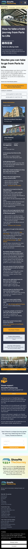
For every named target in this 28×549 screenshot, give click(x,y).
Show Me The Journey (6, 494)
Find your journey (14, 447)
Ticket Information (14, 338)
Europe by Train (4, 495)
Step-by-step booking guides (6, 527)
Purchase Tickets (14, 330)
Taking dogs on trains (5, 515)
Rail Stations (3, 498)
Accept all (14, 546)
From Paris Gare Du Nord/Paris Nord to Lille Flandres (14, 86)
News (2, 500)
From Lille (24, 7)
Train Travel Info (4, 7)
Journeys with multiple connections (7, 521)
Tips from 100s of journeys (6, 504)
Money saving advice (5, 522)
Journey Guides (4, 497)
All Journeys (12, 7)
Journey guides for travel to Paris (14, 94)
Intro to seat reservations (6, 525)
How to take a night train (6, 508)
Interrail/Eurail (3, 528)
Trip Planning (3, 501)
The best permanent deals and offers (8, 524)
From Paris (18, 7)
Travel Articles (3, 502)
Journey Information (14, 347)
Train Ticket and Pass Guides (8, 519)
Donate (14, 393)
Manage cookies (14, 542)
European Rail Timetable (14, 185)
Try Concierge (13, 369)
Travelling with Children (5, 511)
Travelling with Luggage (5, 514)
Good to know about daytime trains (8, 510)
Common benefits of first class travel (8, 517)
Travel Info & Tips (5, 507)
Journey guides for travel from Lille (14, 97)
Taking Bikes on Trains (5, 512)
